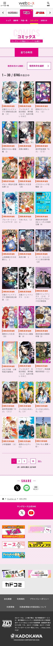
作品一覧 (24, 20)
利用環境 (10, 606)
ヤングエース (11, 499)
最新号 (15, 20)
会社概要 (8, 598)
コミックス (34, 20)
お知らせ (44, 20)
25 (33, 461)
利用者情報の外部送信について (33, 606)
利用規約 (21, 598)
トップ (8, 20)
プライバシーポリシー (39, 598)
